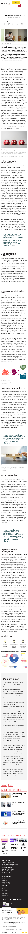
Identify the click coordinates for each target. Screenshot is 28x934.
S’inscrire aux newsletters (8, 869)
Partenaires (5, 895)
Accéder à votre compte (8, 862)
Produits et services (7, 892)
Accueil (2, 13)
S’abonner (16, 2)
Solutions (4, 888)
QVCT (10, 785)
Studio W (4, 879)
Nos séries (4, 890)
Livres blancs (5, 893)
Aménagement (6, 884)
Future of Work (6, 882)
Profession (8, 13)
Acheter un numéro (7, 867)
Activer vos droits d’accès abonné (10, 864)
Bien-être (4, 785)
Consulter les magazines (8, 866)
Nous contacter (6, 872)
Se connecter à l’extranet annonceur (11, 871)
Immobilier (4, 885)
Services (4, 887)
